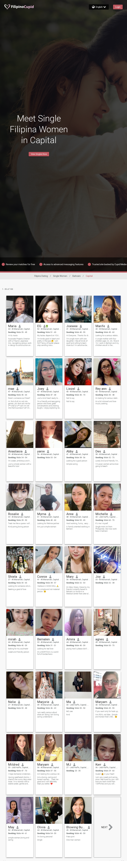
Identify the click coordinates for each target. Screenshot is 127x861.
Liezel (70, 389)
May (11, 827)
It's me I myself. (101, 523)
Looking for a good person (76, 461)
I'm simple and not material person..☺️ (48, 590)
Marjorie (43, 702)
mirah (12, 639)
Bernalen (43, 639)
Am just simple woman (46, 527)
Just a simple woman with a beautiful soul (19, 465)
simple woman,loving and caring (18, 839)
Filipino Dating (41, 276)
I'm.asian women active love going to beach (106, 465)
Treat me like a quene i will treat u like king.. (20, 523)
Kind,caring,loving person (18, 527)
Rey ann (101, 389)
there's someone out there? (19, 398)
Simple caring (72, 464)
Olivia (41, 827)
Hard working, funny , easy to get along (78, 523)
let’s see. (69, 711)
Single (39, 840)
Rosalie (13, 514)
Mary (70, 576)
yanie (41, 451)
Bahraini (76, 276)
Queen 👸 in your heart (104, 774)
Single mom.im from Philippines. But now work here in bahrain (106, 529)
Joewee (72, 326)
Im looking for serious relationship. (107, 398)
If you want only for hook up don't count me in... (107, 711)
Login (117, 7)
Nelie (12, 702)
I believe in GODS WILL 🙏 (48, 586)
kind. (68, 715)
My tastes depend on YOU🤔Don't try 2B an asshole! (49, 335)
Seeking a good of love (17, 589)
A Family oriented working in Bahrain (78, 528)
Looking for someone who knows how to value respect (20, 586)
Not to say (70, 398)
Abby (69, 451)
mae (11, 389)
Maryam (101, 702)
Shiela (12, 576)
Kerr (98, 764)
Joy (98, 576)
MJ (68, 764)
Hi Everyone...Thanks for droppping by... (78, 335)
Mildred (13, 764)
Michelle (101, 514)
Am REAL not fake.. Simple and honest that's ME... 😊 (106, 716)
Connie (42, 576)
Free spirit (70, 837)
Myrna (41, 514)
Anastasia (15, 451)
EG (39, 326)
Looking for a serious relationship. (107, 335)
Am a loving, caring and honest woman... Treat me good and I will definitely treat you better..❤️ (47, 780)
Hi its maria (13, 335)
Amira (70, 639)
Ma (68, 702)
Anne (70, 514)
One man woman (73, 840)
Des (98, 451)
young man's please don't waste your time (78, 649)
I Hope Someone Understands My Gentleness (20, 774)
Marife (100, 326)
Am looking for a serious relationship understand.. (49, 774)
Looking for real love (45, 649)
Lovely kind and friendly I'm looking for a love (107, 461)
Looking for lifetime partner (48, 523)
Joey (40, 389)
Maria (12, 326)
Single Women (60, 276)
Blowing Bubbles (76, 827)
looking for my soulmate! (18, 649)
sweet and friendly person (18, 652)
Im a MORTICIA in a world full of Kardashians (47, 653)
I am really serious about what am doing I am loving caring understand (48, 714)
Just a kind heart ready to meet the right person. (49, 398)
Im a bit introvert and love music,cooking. (105, 402)
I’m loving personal (45, 837)
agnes (99, 639)
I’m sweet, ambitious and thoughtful (20, 461)
